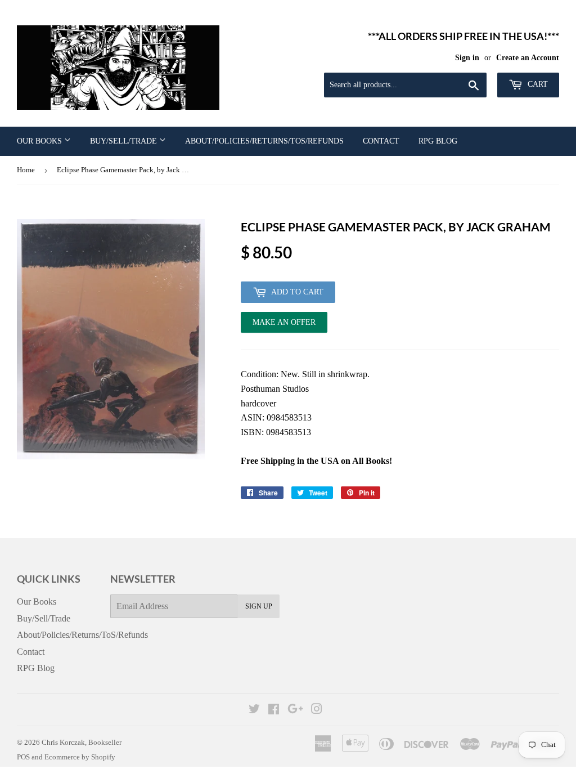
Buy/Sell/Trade (124, 141)
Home (26, 170)
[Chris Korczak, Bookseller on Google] (295, 710)
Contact (381, 141)
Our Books (40, 141)
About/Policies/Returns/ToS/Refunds (264, 141)
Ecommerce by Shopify (79, 757)
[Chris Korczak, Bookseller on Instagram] (316, 710)
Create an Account (527, 57)
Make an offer (284, 325)
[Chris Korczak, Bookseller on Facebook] (274, 710)
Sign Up (258, 606)
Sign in (467, 57)
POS (23, 757)
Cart (536, 84)
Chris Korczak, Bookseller (82, 742)
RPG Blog (437, 141)
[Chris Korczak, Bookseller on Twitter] (254, 710)
